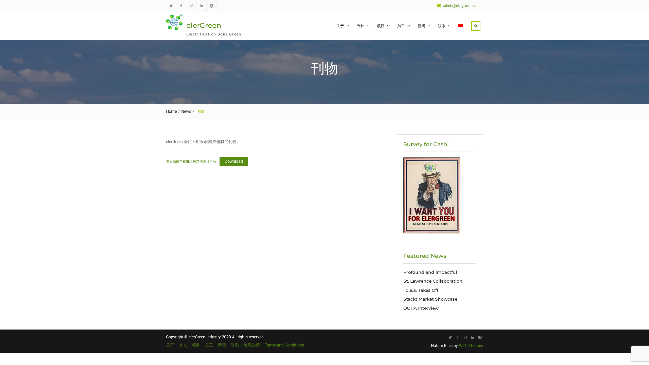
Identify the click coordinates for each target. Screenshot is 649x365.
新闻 (421, 25)
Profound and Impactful (430, 272)
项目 (381, 25)
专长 (360, 25)
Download (234, 161)
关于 (340, 25)
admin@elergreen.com (460, 5)
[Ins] (465, 337)
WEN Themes (471, 345)
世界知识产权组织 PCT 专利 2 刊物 (191, 161)
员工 (401, 25)
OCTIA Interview (421, 308)
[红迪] (480, 337)
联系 (441, 25)
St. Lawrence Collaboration (432, 281)
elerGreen (203, 25)
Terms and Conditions (284, 345)
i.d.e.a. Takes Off (420, 290)
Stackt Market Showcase (430, 299)
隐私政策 (252, 345)
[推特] (450, 337)
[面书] (458, 337)
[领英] (472, 337)
